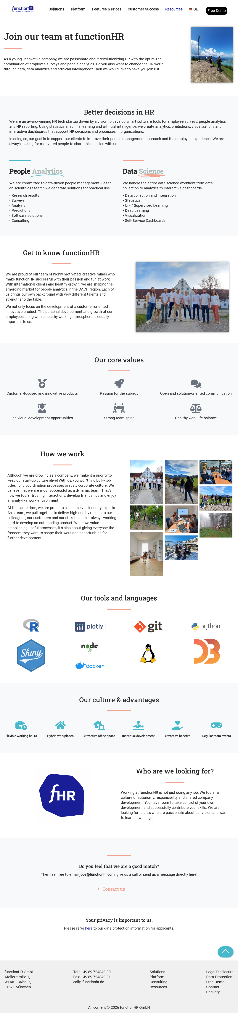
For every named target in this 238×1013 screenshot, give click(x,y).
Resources (158, 987)
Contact (212, 987)
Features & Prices (106, 9)
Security (213, 992)
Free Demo (217, 10)
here (89, 928)
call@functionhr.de (88, 982)
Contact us (113, 889)
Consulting (158, 982)
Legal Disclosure (220, 972)
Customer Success (143, 9)
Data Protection (219, 977)
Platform (157, 977)
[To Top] (226, 951)
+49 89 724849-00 (96, 972)
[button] (119, 889)
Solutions (157, 972)
